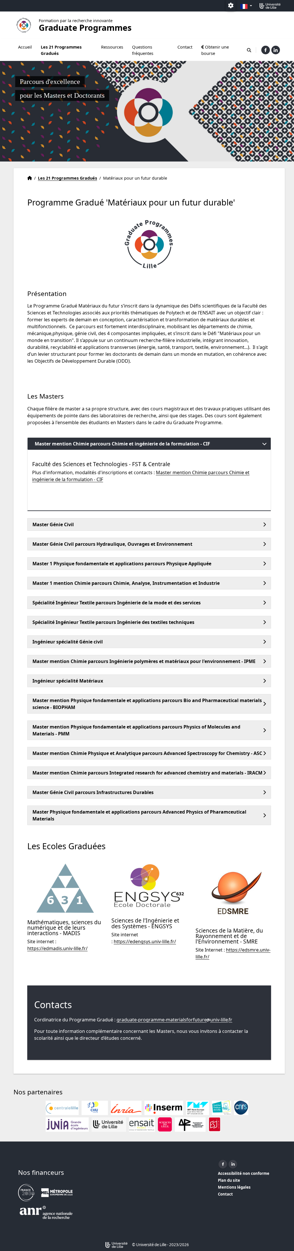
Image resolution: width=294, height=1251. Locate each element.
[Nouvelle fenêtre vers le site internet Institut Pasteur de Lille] (221, 1108)
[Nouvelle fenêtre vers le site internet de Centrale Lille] (62, 1108)
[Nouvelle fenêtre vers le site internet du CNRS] (241, 1108)
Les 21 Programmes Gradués (61, 50)
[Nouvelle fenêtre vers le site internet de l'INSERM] (163, 1108)
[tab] (149, 444)
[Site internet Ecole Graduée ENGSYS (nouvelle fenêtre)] (149, 887)
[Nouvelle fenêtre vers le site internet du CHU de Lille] (95, 1108)
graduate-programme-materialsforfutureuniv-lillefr (174, 1019)
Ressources (112, 47)
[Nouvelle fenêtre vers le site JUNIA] (67, 1124)
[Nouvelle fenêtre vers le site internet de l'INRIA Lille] (126, 1108)
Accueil (25, 47)
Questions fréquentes (142, 50)
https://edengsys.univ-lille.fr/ (145, 941)
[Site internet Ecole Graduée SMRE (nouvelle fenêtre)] (233, 892)
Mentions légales (234, 1187)
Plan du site (229, 1180)
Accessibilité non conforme (243, 1173)
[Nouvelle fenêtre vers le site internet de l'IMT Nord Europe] (197, 1108)
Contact (184, 47)
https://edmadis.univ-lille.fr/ (57, 948)
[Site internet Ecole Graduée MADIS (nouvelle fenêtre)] (65, 888)
